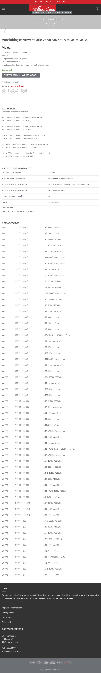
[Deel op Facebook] (9, 91)
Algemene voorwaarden (12, 607)
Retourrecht (7, 622)
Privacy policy (8, 612)
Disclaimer (6, 617)
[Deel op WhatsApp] (4, 91)
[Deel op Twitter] (13, 91)
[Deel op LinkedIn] (26, 91)
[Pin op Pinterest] (22, 91)
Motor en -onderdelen (55, 19)
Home (37, 19)
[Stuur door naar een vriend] (17, 91)
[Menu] (3, 9)
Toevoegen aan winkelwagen (21, 75)
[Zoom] (5, 30)
